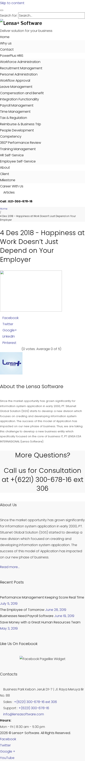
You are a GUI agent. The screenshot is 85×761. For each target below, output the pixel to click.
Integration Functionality (19, 99)
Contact (7, 49)
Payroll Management (16, 105)
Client (4, 174)
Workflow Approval (15, 80)
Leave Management (16, 86)
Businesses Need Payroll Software (26, 616)
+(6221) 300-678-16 (34, 708)
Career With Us (11, 186)
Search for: (8, 15)
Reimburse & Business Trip (20, 124)
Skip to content (12, 3)
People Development (17, 130)
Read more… (10, 567)
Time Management (15, 111)
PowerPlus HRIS (11, 55)
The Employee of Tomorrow (22, 609)
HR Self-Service (12, 155)
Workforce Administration (20, 61)
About (5, 167)
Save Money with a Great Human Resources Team (40, 622)
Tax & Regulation (13, 117)
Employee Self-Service (18, 161)
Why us (6, 43)
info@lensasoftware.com (23, 714)
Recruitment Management (21, 68)
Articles (8, 192)
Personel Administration (19, 74)
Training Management (18, 149)
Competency (10, 136)
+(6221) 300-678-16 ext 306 (35, 702)
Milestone (7, 180)
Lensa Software (44, 386)
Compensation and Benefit (22, 93)
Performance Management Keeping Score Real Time (42, 597)
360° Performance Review (20, 142)
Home (4, 37)
